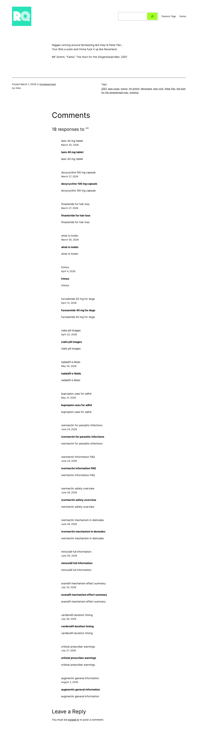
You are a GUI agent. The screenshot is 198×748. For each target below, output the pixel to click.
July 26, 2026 (68, 618)
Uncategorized (47, 84)
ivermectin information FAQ (78, 456)
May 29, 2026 (69, 366)
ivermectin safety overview (77, 488)
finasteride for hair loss (75, 204)
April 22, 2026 (69, 334)
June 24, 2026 (69, 429)
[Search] (152, 16)
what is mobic (69, 235)
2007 (104, 88)
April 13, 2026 (69, 302)
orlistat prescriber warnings (78, 646)
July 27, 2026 (68, 650)
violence (134, 92)
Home (182, 16)
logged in (73, 719)
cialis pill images (71, 330)
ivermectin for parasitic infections (81, 425)
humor (124, 88)
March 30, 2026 (70, 239)
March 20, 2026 (70, 144)
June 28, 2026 (69, 555)
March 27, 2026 (69, 176)
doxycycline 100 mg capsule (78, 172)
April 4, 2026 (68, 271)
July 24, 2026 (68, 587)
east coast (113, 88)
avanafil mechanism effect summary (83, 583)
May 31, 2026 (68, 397)
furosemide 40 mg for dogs (78, 298)
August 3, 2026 (69, 682)
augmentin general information (80, 678)
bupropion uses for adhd (76, 393)
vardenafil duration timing (77, 615)
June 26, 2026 (69, 492)
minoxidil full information (76, 551)
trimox (65, 267)
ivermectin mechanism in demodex (82, 520)
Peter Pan (170, 88)
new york (158, 88)
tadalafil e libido (70, 362)
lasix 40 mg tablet (72, 140)
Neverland (146, 88)
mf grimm (134, 88)
